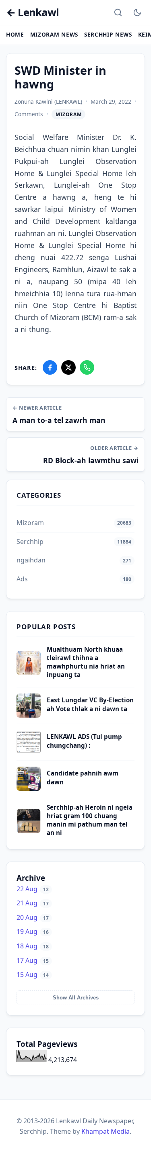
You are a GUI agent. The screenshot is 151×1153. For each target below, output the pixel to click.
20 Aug (33, 917)
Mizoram (68, 114)
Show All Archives (76, 998)
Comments (28, 114)
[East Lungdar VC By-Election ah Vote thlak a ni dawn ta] (29, 715)
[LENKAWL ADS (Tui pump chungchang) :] (29, 751)
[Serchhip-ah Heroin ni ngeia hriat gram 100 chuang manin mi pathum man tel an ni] (29, 830)
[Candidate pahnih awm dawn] (29, 788)
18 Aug (33, 946)
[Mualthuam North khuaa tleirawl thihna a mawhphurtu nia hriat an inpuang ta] (29, 672)
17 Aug (33, 960)
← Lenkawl (32, 12)
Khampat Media (105, 1131)
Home (15, 34)
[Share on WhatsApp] (87, 367)
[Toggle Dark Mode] (137, 12)
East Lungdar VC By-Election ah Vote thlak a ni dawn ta (90, 704)
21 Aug (33, 903)
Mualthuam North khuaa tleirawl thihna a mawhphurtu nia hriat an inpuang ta (86, 662)
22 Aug (33, 888)
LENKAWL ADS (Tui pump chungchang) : (84, 740)
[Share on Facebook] (50, 367)
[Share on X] (68, 367)
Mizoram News (54, 34)
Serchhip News (108, 34)
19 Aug (33, 931)
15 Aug (33, 974)
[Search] (118, 12)
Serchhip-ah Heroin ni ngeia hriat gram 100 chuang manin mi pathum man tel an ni (89, 820)
